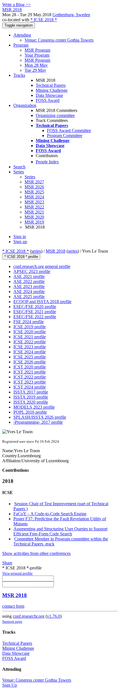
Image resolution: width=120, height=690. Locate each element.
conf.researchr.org (28, 616)
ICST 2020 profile (29, 367)
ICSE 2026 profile (29, 362)
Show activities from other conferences (36, 553)
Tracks (19, 75)
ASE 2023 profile (29, 286)
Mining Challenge (52, 90)
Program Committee (64, 135)
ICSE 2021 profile (29, 336)
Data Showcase (49, 95)
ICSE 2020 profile (29, 331)
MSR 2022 (34, 207)
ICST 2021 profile (29, 372)
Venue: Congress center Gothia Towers (59, 40)
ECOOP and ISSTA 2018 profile (42, 301)
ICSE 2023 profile (29, 346)
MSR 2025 (34, 192)
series (36, 251)
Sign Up (9, 685)
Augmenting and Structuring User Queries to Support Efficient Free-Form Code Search (60, 531)
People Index (47, 161)
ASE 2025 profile (29, 296)
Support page (12, 621)
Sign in (19, 236)
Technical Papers (51, 85)
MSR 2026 (34, 187)
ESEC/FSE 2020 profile (34, 306)
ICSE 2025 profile (29, 356)
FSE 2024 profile (28, 321)
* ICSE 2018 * (43, 19)
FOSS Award (47, 100)
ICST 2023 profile (29, 382)
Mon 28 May (36, 65)
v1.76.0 (53, 616)
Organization (24, 105)
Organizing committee (55, 115)
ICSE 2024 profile (29, 351)
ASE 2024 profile (29, 291)
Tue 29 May (35, 70)
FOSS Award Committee (69, 130)
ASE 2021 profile (29, 276)
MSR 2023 (34, 202)
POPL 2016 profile (30, 412)
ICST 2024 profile (29, 387)
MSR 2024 (34, 197)
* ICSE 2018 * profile (21, 257)
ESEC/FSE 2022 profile (34, 316)
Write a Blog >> (16, 4)
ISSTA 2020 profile (30, 402)
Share (7, 562)
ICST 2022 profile (29, 377)
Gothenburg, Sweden (71, 14)
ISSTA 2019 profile (30, 397)
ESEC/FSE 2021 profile (34, 311)
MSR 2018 (55, 251)
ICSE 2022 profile (29, 341)
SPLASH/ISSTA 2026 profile (39, 417)
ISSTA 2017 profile (30, 392)
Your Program (37, 55)
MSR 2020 (34, 217)
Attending (22, 35)
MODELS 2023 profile (34, 407)
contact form (13, 606)
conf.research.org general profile (41, 266)
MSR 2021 (34, 212)
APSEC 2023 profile (31, 271)
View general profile (17, 573)
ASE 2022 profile (29, 281)
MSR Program (37, 50)
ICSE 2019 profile (29, 326)
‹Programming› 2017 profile (38, 422)
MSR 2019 (34, 222)
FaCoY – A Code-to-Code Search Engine (50, 513)
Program (20, 45)
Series (30, 176)
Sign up (20, 241)
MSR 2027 (34, 181)
